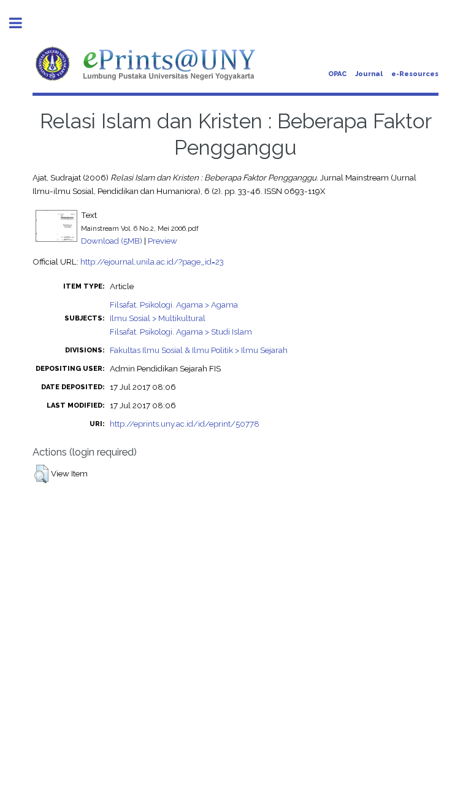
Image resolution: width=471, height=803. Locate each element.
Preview (162, 241)
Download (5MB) (111, 241)
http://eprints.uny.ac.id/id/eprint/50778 (184, 424)
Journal (369, 74)
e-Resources (414, 74)
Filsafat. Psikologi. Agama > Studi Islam (181, 331)
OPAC (337, 74)
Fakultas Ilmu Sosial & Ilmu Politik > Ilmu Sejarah (199, 350)
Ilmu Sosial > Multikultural (157, 318)
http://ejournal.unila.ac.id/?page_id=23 (152, 261)
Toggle (22, 23)
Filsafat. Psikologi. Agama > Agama (174, 304)
